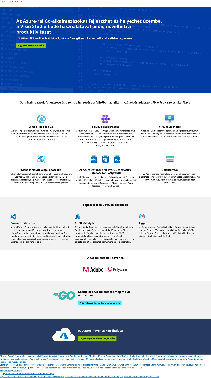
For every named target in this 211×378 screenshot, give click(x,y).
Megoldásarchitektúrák (163, 359)
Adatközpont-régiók (79, 356)
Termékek (150, 356)
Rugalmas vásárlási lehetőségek (15, 359)
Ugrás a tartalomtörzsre (11, 1)
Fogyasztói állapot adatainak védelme (17, 376)
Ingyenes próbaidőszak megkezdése (97, 338)
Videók (178, 364)
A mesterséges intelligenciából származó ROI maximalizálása (75, 359)
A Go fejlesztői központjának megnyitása (100, 303)
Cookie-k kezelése (85, 376)
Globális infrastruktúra (58, 356)
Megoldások (109, 359)
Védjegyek (118, 376)
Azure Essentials (113, 356)
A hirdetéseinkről (132, 376)
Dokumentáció (70, 364)
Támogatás (179, 359)
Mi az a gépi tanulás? (51, 367)
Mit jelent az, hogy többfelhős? (27, 367)
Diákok (103, 364)
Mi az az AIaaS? (88, 367)
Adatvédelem (71, 376)
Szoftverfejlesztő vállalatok (12, 364)
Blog (79, 364)
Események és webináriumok (120, 364)
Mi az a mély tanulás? (71, 367)
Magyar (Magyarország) (11, 370)
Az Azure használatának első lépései (31, 356)
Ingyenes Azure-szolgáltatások (188, 356)
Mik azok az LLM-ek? (105, 367)
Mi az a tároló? (122, 367)
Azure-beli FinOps (38, 359)
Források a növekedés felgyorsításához (133, 359)
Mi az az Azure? (7, 356)
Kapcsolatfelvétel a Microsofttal (49, 376)
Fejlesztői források (90, 364)
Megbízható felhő (97, 356)
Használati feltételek (104, 376)
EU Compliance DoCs (149, 376)
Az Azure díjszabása (165, 356)
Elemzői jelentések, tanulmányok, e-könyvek (154, 364)
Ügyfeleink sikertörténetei (133, 356)
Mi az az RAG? (135, 367)
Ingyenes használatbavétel (31, 45)
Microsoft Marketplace (35, 364)
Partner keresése (55, 364)
